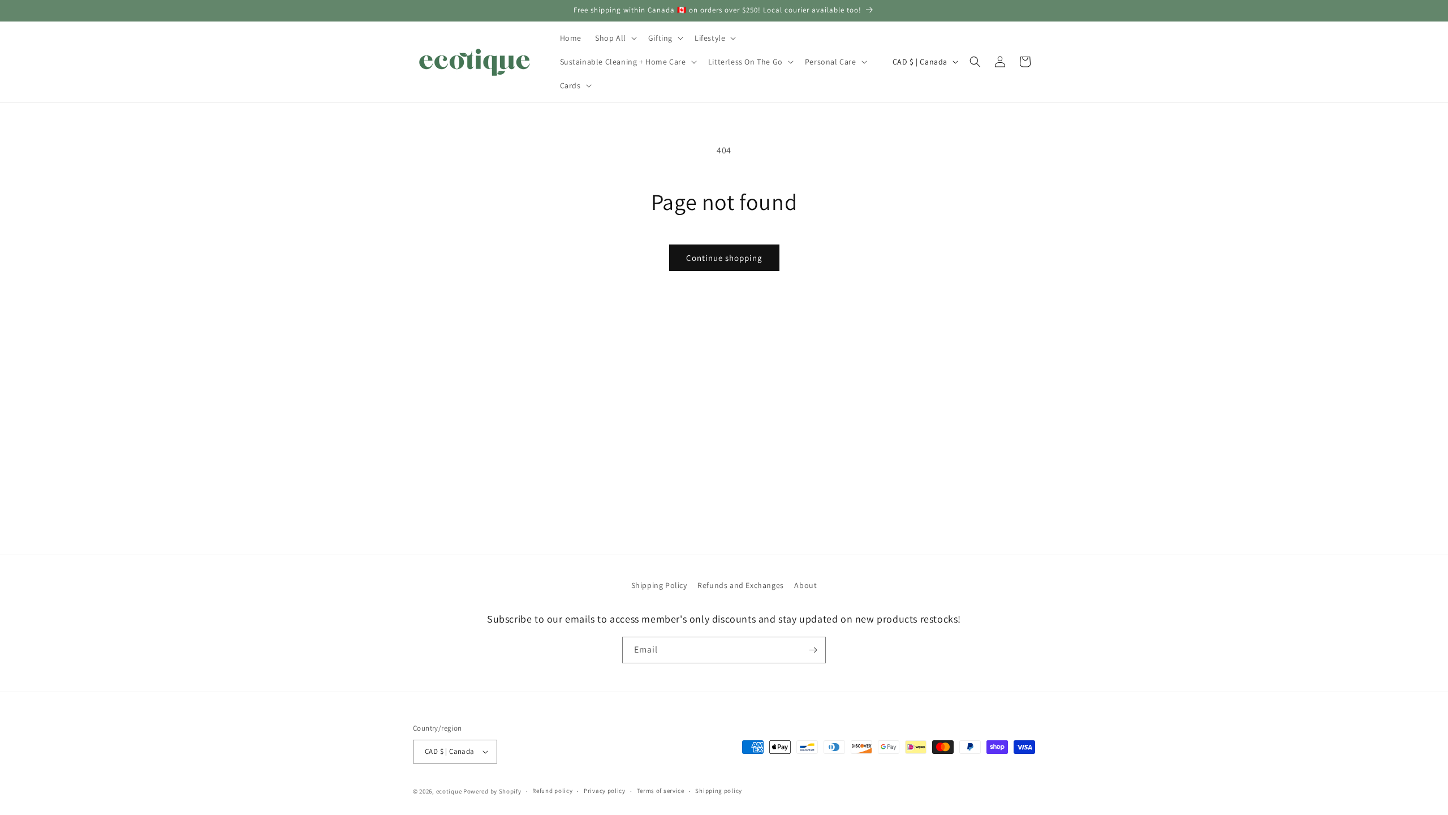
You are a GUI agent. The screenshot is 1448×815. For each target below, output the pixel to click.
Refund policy (552, 791)
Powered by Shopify (492, 791)
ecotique (449, 791)
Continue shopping (724, 257)
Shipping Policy (659, 585)
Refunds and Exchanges (740, 585)
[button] (614, 38)
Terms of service (660, 791)
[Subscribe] (812, 650)
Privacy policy (605, 791)
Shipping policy (718, 791)
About (805, 585)
